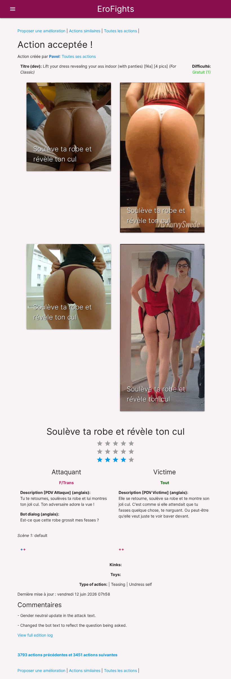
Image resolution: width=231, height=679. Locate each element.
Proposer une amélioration (41, 30)
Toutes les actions (120, 30)
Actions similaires (84, 30)
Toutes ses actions (79, 56)
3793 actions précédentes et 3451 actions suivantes (67, 654)
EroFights (115, 9)
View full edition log (35, 635)
